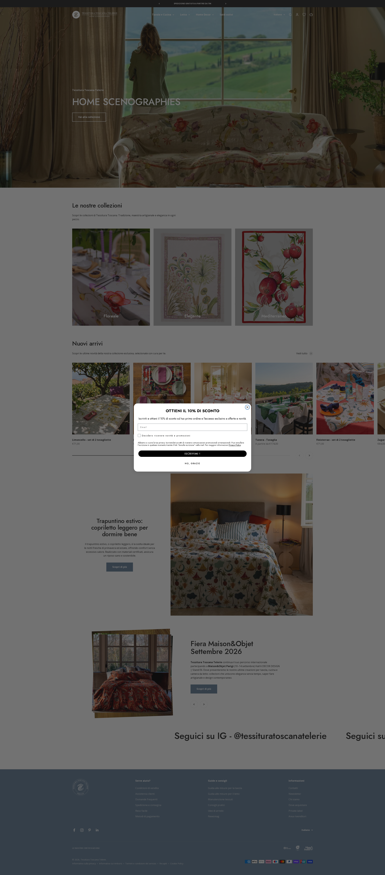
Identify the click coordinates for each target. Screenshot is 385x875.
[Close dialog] (247, 407)
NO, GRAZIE (192, 463)
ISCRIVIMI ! (192, 453)
